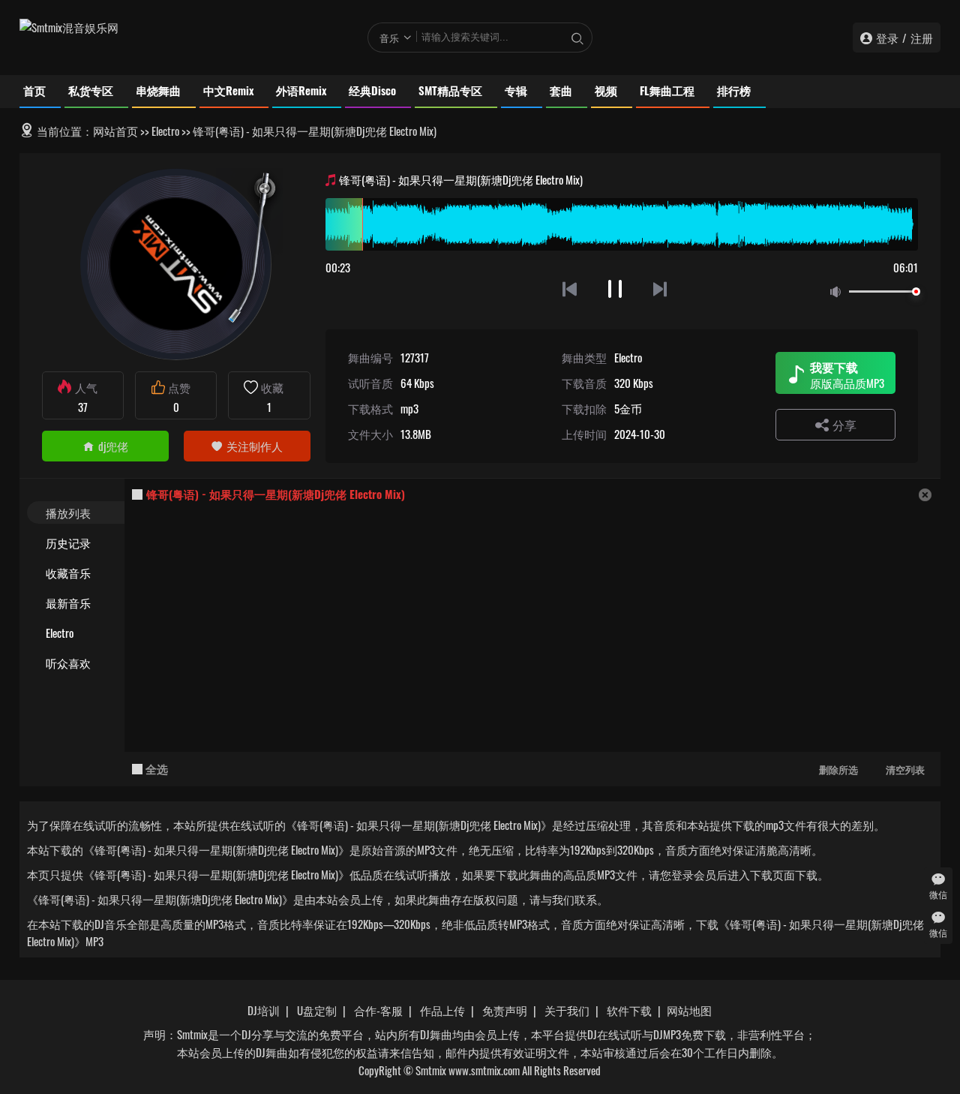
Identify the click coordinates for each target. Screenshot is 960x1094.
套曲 (561, 90)
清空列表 (905, 769)
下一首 (661, 288)
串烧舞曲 (158, 90)
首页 (34, 90)
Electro (165, 130)
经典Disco (372, 90)
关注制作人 (254, 445)
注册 (921, 37)
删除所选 (838, 769)
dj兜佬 (113, 445)
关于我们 (567, 1010)
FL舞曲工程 (667, 90)
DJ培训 (264, 1010)
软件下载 (629, 1010)
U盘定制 (317, 1010)
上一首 (570, 288)
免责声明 (504, 1010)
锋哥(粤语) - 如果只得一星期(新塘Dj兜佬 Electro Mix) (275, 493)
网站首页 (115, 130)
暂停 (615, 288)
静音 (839, 292)
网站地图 (689, 1010)
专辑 (516, 90)
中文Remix (228, 90)
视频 (606, 90)
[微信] (938, 879)
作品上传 (442, 1010)
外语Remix (301, 90)
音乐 (389, 37)
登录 (887, 37)
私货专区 (90, 90)
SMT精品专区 (450, 90)
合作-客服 (378, 1010)
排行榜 (734, 90)
